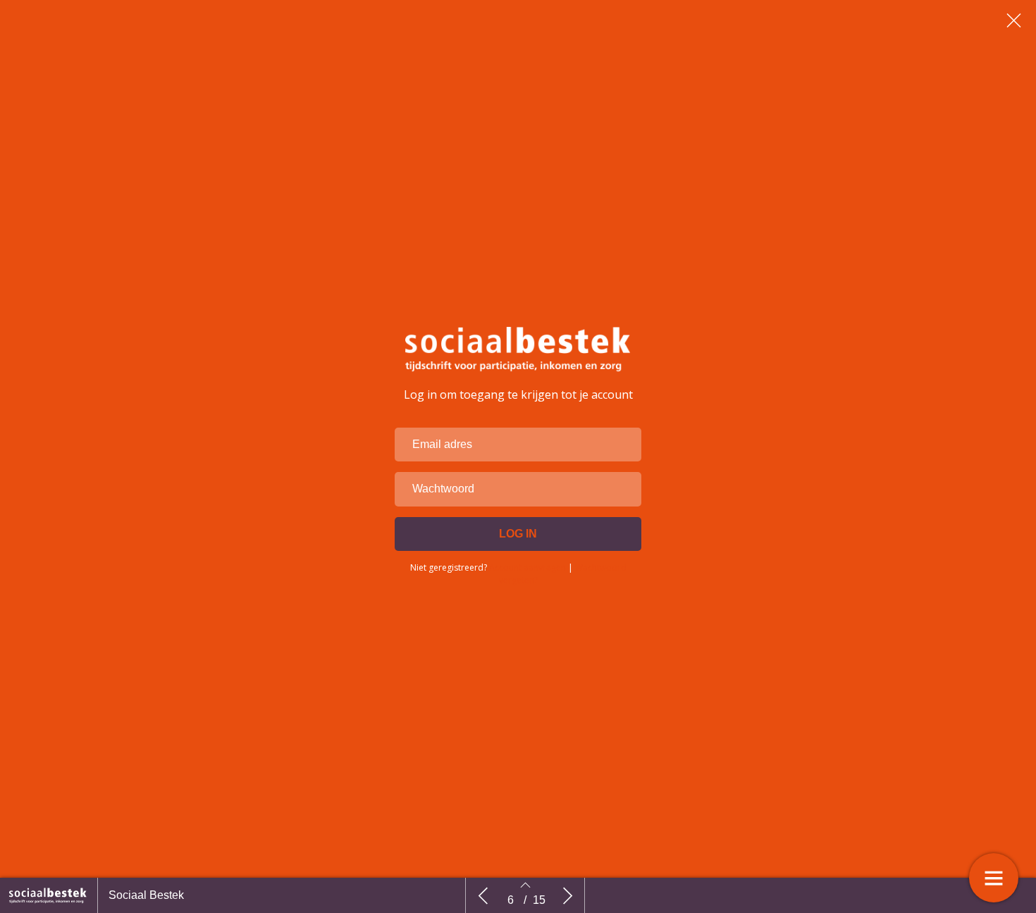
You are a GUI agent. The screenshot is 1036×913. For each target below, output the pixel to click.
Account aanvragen (527, 567)
